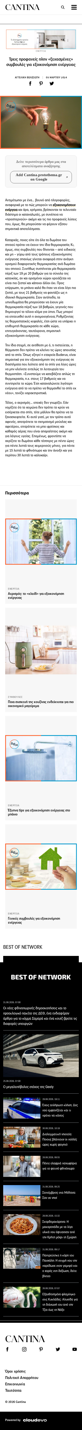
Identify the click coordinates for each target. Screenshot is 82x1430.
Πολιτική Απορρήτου (21, 1377)
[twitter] (52, 83)
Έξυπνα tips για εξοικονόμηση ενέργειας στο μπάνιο (39, 812)
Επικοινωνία (15, 1384)
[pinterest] (41, 83)
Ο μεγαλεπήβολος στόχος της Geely (28, 1087)
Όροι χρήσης (15, 1371)
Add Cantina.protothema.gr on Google (39, 177)
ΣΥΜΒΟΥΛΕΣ (15, 697)
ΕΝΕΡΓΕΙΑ (41, 51)
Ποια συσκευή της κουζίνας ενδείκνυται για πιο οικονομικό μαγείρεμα (41, 704)
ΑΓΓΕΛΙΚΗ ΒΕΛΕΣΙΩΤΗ (27, 77)
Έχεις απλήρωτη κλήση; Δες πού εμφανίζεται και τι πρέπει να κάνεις (60, 1110)
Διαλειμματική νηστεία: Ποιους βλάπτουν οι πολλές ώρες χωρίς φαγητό (59, 1139)
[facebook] (30, 83)
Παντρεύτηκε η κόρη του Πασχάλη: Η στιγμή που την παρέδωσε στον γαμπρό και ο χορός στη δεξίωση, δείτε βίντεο (59, 1265)
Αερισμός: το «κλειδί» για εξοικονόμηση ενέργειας (36, 596)
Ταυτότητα (13, 1390)
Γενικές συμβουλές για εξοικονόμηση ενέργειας (34, 920)
